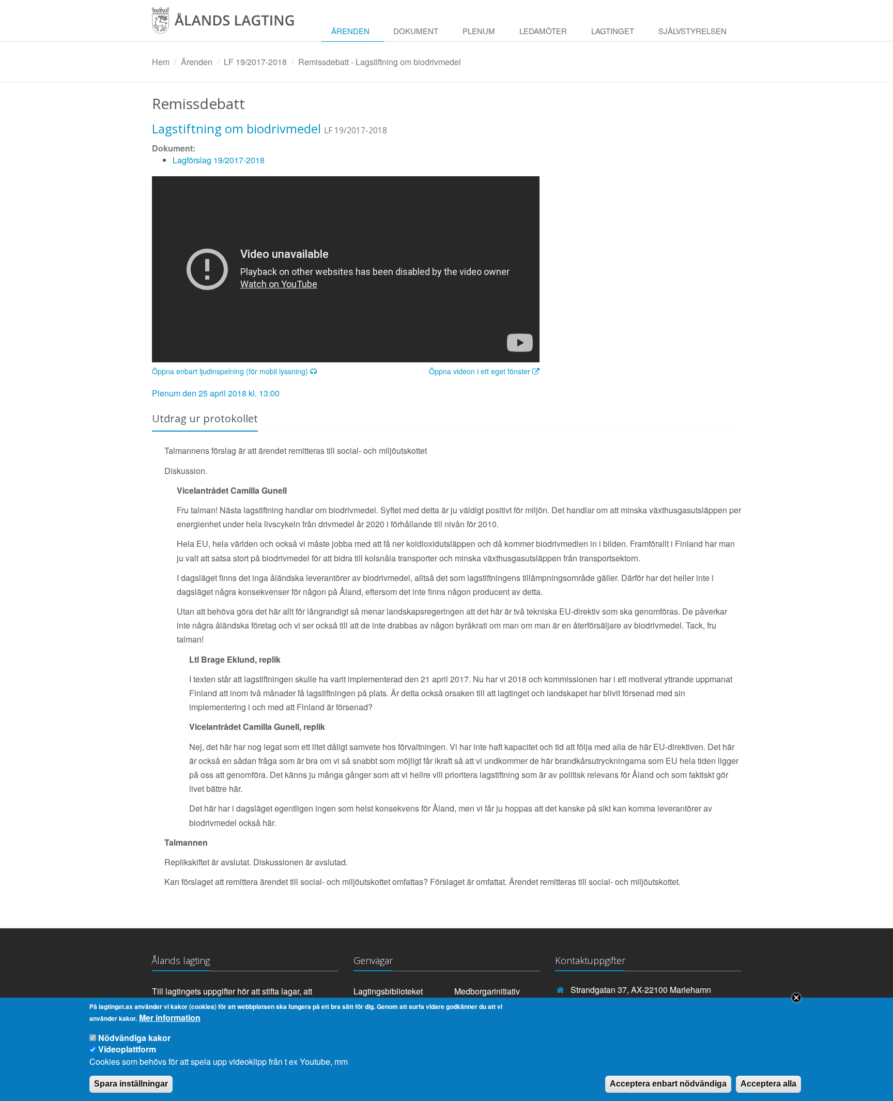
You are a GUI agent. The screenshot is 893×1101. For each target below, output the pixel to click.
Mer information (170, 1017)
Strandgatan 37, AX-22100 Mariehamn (641, 990)
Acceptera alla (768, 1083)
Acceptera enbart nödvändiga (668, 1083)
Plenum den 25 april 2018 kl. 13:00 (216, 393)
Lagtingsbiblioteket (388, 991)
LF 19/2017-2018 (255, 62)
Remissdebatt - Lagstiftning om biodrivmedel (379, 62)
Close (796, 997)
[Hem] (232, 24)
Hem (161, 62)
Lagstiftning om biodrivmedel (236, 128)
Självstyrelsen (692, 30)
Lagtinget (612, 30)
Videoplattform (127, 1049)
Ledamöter (543, 30)
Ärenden (350, 30)
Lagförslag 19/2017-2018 (219, 160)
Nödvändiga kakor (134, 1038)
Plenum (479, 30)
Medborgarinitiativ (487, 991)
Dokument (415, 30)
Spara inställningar (131, 1083)
